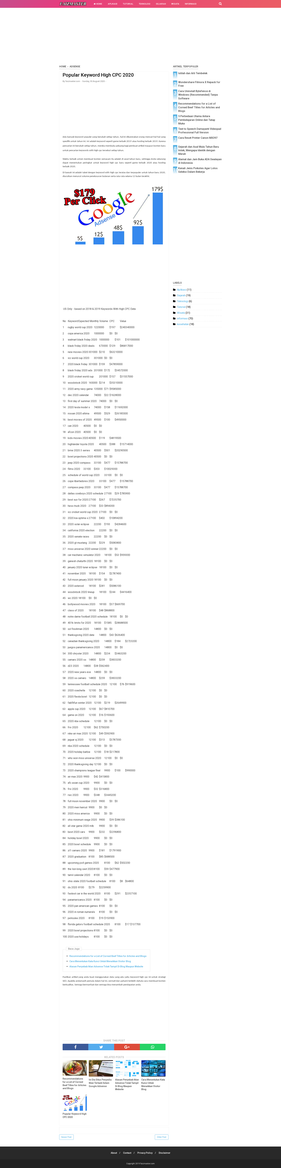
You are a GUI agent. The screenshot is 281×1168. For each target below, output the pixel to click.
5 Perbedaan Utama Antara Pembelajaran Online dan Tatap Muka (196, 120)
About (114, 1153)
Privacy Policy (145, 1153)
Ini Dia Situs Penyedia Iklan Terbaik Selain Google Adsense (100, 1082)
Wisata (175, 4)
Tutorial (128, 4)
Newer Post (66, 1137)
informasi (182, 318)
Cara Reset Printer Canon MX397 (197, 137)
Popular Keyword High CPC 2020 (75, 1115)
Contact (127, 1153)
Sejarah (161, 4)
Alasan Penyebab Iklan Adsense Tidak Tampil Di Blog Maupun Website (106, 966)
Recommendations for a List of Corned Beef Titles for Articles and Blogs (108, 956)
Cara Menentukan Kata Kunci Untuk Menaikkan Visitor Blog (100, 961)
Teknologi (144, 4)
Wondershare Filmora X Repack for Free (199, 84)
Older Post (161, 1137)
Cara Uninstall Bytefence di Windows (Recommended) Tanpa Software (198, 95)
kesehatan (183, 324)
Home (99, 4)
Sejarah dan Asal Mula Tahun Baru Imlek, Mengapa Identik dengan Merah (198, 150)
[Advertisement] (140, 37)
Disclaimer (164, 1153)
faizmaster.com (147, 1163)
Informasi (190, 4)
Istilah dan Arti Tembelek (192, 73)
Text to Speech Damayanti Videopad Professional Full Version (199, 130)
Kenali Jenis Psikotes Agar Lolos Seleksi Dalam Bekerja (198, 170)
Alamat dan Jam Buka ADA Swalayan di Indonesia (200, 161)
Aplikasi (112, 4)
